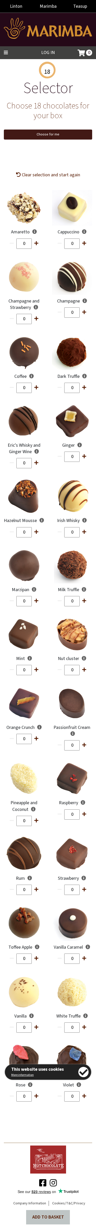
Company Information (29, 1203)
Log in (48, 52)
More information (22, 1075)
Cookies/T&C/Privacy (68, 1203)
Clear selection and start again (50, 175)
